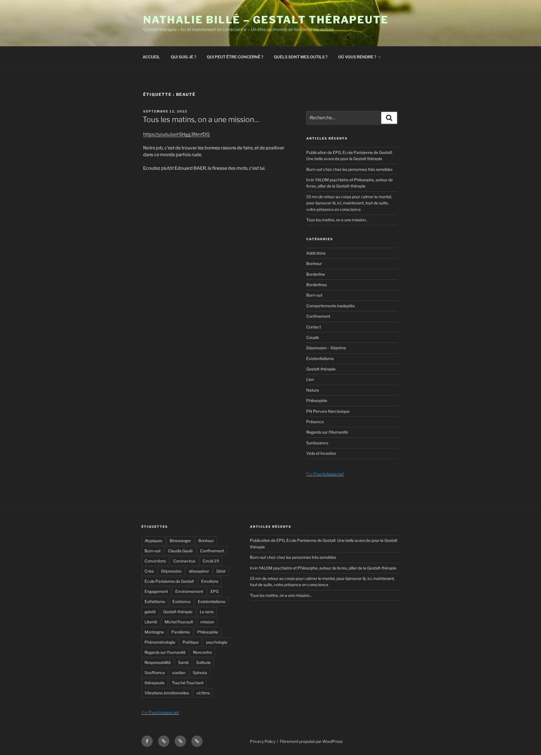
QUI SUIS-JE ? (183, 56)
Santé (183, 662)
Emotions (209, 581)
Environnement (189, 591)
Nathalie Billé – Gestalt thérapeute (266, 20)
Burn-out (314, 295)
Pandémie (180, 632)
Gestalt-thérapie (321, 369)
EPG (214, 591)
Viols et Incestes (321, 453)
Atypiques (153, 540)
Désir (221, 571)
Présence (315, 421)
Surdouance (317, 442)
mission (207, 621)
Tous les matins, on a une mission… (201, 119)
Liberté (151, 621)
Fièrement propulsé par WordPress (311, 741)
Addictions (315, 253)
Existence (181, 601)
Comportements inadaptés (330, 305)
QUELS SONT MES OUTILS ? (300, 56)
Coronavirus (184, 560)
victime (203, 692)
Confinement (318, 316)
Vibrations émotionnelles (167, 692)
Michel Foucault (179, 621)
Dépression (171, 571)
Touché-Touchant (187, 682)
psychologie (216, 642)
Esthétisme (155, 601)
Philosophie (316, 400)
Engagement (156, 591)
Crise (149, 571)
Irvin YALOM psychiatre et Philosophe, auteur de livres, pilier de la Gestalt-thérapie (323, 568)
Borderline (315, 274)
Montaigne (154, 632)
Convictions (155, 560)
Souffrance (155, 672)
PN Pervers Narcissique (327, 411)
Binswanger (180, 540)
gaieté (150, 611)
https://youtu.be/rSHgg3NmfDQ (176, 134)
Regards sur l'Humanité (327, 432)
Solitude (203, 662)
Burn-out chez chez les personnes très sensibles (349, 169)
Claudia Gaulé (180, 550)
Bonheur (314, 263)
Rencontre (202, 652)
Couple (312, 337)
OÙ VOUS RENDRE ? (357, 56)
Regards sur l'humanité (165, 652)
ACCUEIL (151, 56)
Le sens (207, 611)
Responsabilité (158, 662)
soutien (178, 672)
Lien (310, 379)
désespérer (199, 571)
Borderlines (316, 284)
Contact (313, 326)
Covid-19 (211, 560)
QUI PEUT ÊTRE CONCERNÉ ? (235, 56)
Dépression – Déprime (326, 347)
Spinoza (200, 672)
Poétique (191, 642)
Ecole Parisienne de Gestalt (169, 581)
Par (325, 473)
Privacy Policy (262, 741)
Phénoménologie (160, 642)
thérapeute (155, 682)
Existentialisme (320, 358)
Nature (312, 390)
